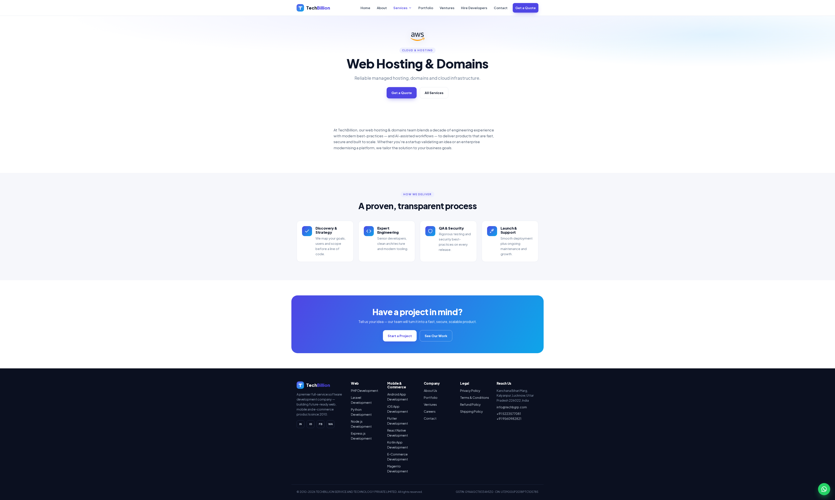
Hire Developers (474, 8)
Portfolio (425, 8)
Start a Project (400, 336)
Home (365, 8)
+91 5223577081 (509, 414)
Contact (501, 8)
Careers (430, 411)
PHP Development (364, 390)
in (300, 424)
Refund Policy (470, 404)
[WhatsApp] (824, 489)
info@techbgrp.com (512, 407)
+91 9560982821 (509, 419)
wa (330, 424)
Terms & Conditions (474, 397)
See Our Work (436, 336)
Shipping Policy (471, 411)
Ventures (447, 8)
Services (400, 8)
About (382, 8)
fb (320, 424)
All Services (434, 93)
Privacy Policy (470, 390)
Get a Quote (525, 8)
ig (310, 424)
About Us (430, 390)
